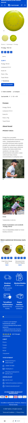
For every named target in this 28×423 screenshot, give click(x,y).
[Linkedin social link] (15, 97)
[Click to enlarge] (4, 30)
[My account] (25, 5)
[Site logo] (13, 5)
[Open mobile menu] (1, 5)
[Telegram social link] (17, 97)
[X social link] (11, 97)
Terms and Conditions (8, 412)
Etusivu (3, 44)
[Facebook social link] (9, 97)
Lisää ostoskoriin (8, 84)
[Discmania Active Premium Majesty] (20, 249)
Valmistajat (9, 44)
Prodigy (16, 44)
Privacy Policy (20, 412)
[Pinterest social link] (13, 97)
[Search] (4, 5)
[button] (11, 248)
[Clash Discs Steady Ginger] (7, 249)
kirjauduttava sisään (13, 229)
